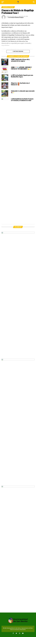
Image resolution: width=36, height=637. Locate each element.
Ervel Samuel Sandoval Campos (16, 17)
